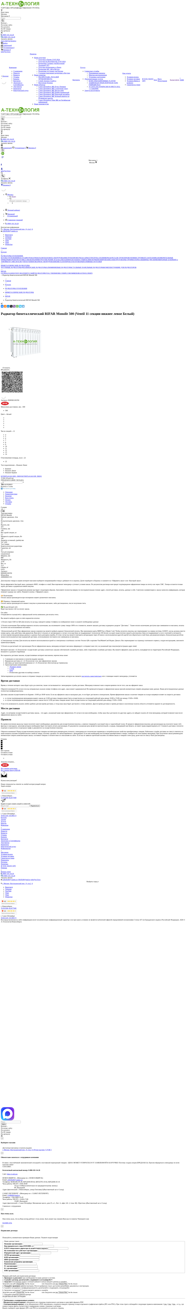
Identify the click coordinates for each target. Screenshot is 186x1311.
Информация (5, 848)
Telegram (8, 237)
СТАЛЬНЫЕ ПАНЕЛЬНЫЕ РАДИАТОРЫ (88, 267)
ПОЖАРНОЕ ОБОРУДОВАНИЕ (44, 262)
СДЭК (11, 669)
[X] (11, 306)
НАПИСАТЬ (7, 1223)
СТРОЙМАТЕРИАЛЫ (134, 260)
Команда (4, 833)
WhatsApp (8, 244)
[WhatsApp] (17, 306)
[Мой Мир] (8, 306)
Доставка (8, 502)
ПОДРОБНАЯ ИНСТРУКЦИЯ (14, 1296)
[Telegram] (23, 306)
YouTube (8, 239)
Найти (4, 1124)
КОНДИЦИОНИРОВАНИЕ (100, 260)
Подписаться (35, 806)
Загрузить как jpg (51, 1284)
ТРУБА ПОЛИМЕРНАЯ (102, 258)
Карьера (4, 837)
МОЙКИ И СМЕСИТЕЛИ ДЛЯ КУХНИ (17, 262)
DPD (11, 671)
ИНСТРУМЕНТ (140, 258)
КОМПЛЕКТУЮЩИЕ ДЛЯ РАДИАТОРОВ (120, 267)
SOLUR (86, 273)
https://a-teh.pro (12, 1174)
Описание (9, 492)
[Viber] (14, 306)
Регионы (4, 862)
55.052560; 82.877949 (8, 798)
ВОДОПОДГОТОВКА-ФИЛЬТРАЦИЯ (23, 260)
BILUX (60, 273)
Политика (4, 864)
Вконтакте (9, 235)
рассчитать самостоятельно (92, 676)
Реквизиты (5, 845)
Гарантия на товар (7, 858)
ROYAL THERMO (51, 273)
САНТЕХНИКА (152, 258)
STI (82, 273)
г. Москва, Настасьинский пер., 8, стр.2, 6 (17, 229)
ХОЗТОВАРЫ (77, 262)
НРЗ (90, 273)
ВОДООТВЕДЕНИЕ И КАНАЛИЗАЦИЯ (53, 260)
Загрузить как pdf (9, 1284)
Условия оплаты (7, 854)
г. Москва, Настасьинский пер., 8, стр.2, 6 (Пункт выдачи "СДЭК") (27, 1150)
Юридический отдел (8, 846)
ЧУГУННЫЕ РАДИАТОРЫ (11, 267)
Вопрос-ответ (6, 872)
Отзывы (8, 504)
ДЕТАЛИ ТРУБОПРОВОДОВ (122, 258)
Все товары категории (9, 768)
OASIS (10, 273)
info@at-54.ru (5, 52)
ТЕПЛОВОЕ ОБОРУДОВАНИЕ (55, 258)
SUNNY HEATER (19, 273)
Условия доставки (7, 856)
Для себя (4, 41)
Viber (7, 240)
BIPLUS (66, 273)
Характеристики (11, 494)
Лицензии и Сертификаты (10, 841)
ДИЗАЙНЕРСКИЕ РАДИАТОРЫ (33, 267)
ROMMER (73, 273)
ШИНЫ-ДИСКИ (149, 260)
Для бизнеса (11, 41)
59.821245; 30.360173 (8, 816)
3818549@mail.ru (24, 880)
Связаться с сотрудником (11, 1206)
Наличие (8, 496)
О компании (5, 829)
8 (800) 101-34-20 (7, 35)
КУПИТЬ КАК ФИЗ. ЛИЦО (11, 476)
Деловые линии (15, 667)
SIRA (79, 273)
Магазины (4, 852)
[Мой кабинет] (2, 146)
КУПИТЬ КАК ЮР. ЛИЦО (32, 476)
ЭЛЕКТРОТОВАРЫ (118, 260)
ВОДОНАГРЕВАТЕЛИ (34, 258)
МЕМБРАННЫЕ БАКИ (164, 260)
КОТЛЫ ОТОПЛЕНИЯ (9, 258)
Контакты (4, 839)
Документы (5, 843)
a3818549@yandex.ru (10, 231)
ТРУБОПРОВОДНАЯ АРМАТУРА (80, 258)
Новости (4, 831)
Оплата (8, 500)
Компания (4, 825)
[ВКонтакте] (2, 306)
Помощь (4, 868)
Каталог (4, 817)
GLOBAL (4, 273)
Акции (3, 819)
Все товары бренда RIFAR (10, 770)
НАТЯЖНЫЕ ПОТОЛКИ (92, 262)
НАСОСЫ (22, 258)
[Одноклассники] (5, 306)
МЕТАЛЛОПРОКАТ (64, 262)
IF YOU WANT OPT (8, 866)
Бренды (3, 823)
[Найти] (2, 20)
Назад (14, 196)
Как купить (9, 498)
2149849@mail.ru (13, 1195)
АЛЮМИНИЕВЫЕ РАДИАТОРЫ (59, 267)
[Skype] (20, 306)
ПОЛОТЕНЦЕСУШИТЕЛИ (79, 260)
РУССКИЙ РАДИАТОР (35, 273)
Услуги (3, 821)
